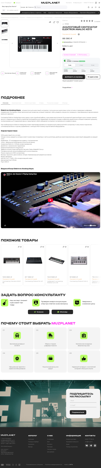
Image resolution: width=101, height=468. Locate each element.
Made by (68, 464)
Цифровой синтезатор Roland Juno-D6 (55, 282)
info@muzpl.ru (89, 441)
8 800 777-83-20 (89, 439)
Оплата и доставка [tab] (30, 103)
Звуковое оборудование (87, 12)
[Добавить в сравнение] (53, 22)
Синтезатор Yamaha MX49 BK (12, 282)
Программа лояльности (72, 441)
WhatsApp (63, 312)
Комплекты (31, 444)
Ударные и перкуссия (55, 12)
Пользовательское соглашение (34, 464)
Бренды (30, 446)
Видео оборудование (71, 12)
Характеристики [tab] (16, 103)
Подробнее (66, 87)
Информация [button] (77, 2)
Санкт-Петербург (6, 2)
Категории (31, 439)
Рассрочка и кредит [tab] (53, 103)
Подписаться (78, 412)
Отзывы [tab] (41, 103)
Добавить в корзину (74, 77)
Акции (67, 444)
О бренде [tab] (65, 103)
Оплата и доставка (71, 439)
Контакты (69, 2)
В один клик (93, 77)
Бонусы (18, 2)
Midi (45, 12)
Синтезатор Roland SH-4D (34, 281)
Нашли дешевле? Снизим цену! (72, 81)
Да (3, 10)
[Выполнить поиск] (35, 7)
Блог (48, 441)
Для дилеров (50, 452)
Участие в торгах (51, 449)
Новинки (31, 7)
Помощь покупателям (72, 446)
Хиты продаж (21, 7)
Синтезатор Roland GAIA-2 (79, 281)
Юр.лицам (49, 446)
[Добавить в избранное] (57, 22)
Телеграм (40, 312)
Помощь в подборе (33, 441)
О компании (50, 439)
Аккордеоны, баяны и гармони (31, 12)
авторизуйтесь (68, 42)
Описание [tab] (5, 103)
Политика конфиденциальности (53, 464)
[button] (57, 43)
